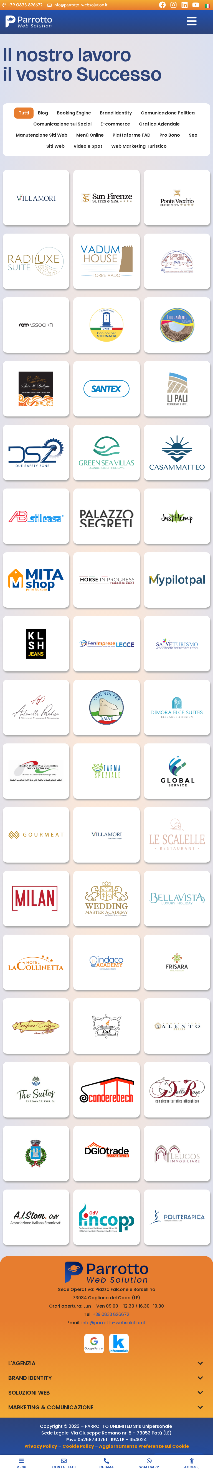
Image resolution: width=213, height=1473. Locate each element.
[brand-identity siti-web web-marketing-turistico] (36, 261)
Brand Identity (116, 113)
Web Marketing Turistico (139, 146)
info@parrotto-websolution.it (114, 1322)
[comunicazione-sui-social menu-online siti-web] (177, 835)
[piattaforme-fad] (36, 1217)
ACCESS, (191, 1467)
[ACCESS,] (191, 1461)
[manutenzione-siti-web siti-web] (106, 388)
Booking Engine (74, 113)
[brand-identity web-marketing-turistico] (106, 452)
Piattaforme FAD (132, 135)
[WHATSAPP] (149, 1461)
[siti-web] (106, 580)
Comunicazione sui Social (62, 124)
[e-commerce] (36, 197)
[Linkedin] (184, 4)
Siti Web (55, 146)
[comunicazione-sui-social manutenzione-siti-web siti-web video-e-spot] (36, 516)
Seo (193, 135)
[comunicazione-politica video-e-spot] (106, 325)
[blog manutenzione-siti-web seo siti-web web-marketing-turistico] (106, 516)
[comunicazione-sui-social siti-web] (36, 325)
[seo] (177, 516)
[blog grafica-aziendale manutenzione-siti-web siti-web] (177, 388)
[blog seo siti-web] (36, 707)
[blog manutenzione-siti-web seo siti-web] (36, 452)
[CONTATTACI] (64, 1461)
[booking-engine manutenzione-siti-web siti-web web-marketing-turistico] (177, 707)
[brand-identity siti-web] (106, 962)
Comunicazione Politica (168, 113)
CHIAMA (106, 1467)
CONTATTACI (64, 1467)
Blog (43, 113)
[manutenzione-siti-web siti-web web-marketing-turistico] (177, 197)
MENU (21, 1467)
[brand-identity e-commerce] (36, 580)
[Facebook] (162, 4)
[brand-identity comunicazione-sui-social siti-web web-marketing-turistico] (106, 261)
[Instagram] (173, 4)
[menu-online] (36, 388)
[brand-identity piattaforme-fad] (177, 580)
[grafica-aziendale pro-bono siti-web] (177, 643)
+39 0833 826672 (111, 1314)
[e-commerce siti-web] (36, 643)
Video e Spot (87, 146)
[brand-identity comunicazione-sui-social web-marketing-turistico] (177, 261)
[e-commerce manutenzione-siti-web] (106, 835)
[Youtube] (195, 4)
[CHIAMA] (106, 1461)
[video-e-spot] (36, 1153)
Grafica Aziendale (159, 124)
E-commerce (115, 124)
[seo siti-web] (106, 898)
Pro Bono (169, 135)
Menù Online (90, 135)
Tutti (24, 113)
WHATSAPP (149, 1467)
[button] (200, 1363)
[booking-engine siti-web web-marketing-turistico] (177, 898)
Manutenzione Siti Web (41, 135)
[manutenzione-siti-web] (177, 1217)
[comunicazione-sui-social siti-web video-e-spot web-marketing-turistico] (36, 962)
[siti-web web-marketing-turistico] (106, 197)
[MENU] (21, 1461)
